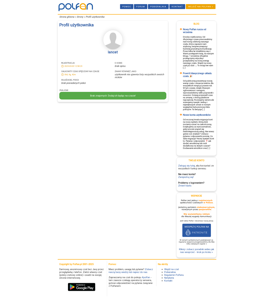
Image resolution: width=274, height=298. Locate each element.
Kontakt (177, 6)
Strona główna (66, 16)
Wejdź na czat (171, 269)
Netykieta (169, 277)
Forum (140, 6)
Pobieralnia (158, 6)
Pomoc (126, 6)
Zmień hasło (184, 185)
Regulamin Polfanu (174, 275)
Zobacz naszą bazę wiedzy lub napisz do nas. (131, 271)
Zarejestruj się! (186, 177)
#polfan (146, 277)
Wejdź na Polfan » (200, 6)
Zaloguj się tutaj (186, 165)
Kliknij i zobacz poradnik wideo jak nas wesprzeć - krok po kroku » (196, 251)
